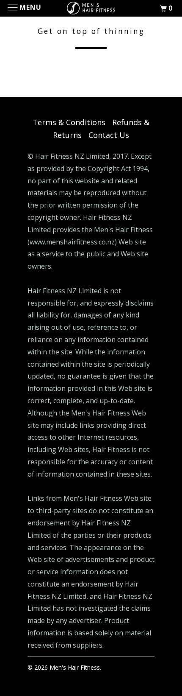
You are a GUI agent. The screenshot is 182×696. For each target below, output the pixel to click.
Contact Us (108, 135)
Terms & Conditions (69, 122)
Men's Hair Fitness (75, 667)
